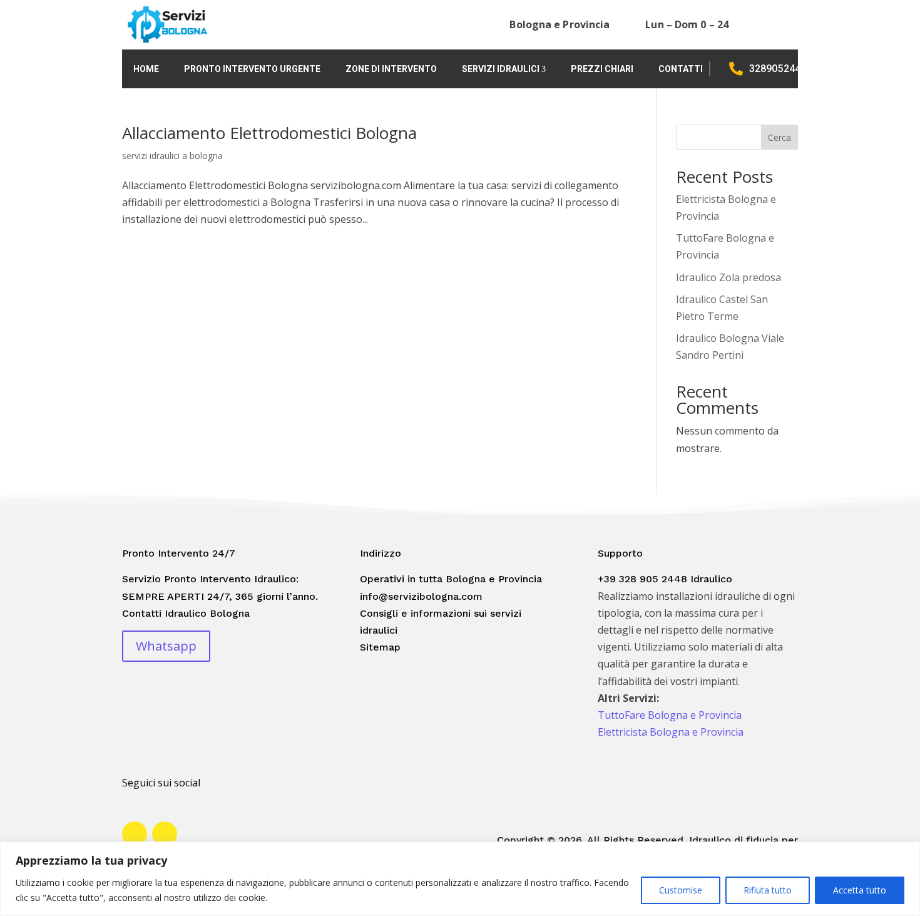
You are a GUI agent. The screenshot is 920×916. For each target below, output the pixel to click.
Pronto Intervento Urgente (252, 69)
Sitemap (380, 647)
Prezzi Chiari (602, 69)
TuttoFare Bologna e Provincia (670, 715)
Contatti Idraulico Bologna (186, 613)
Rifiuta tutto (768, 890)
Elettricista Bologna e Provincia (671, 732)
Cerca (779, 137)
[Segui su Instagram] (164, 834)
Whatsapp (166, 645)
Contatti (680, 69)
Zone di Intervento (391, 69)
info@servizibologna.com (421, 596)
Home (146, 69)
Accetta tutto (859, 890)
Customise (680, 890)
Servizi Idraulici (500, 69)
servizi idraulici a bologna (172, 156)
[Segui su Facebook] (134, 834)
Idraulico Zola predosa (728, 277)
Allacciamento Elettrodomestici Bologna (269, 132)
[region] (460, 878)
